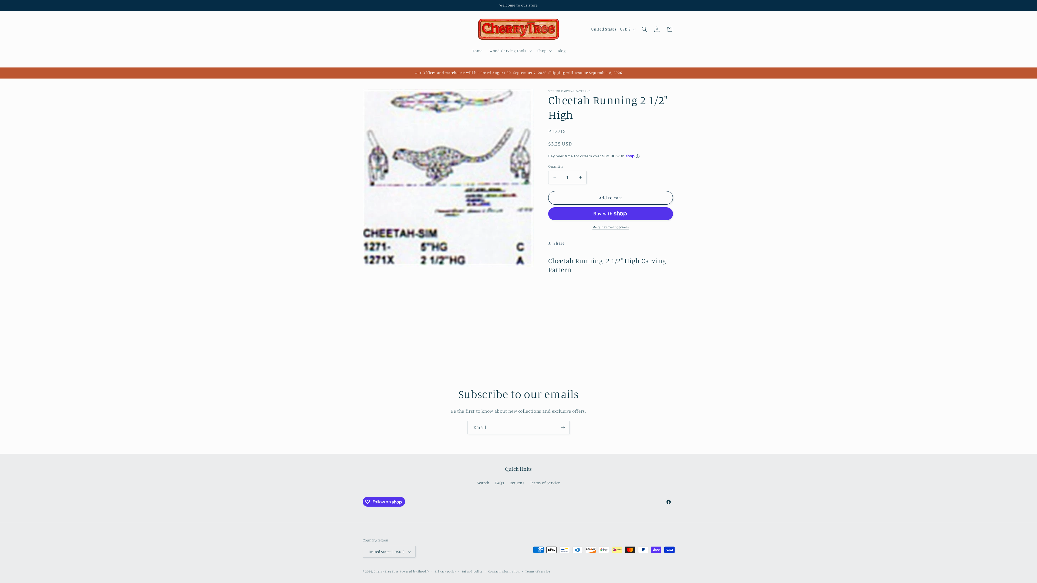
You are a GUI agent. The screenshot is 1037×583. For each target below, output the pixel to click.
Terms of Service (545, 482)
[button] (510, 51)
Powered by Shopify (414, 571)
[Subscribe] (563, 427)
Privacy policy (445, 571)
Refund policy (472, 571)
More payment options (610, 227)
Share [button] (559, 243)
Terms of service (537, 571)
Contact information (504, 571)
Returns (517, 482)
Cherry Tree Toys (386, 571)
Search (483, 482)
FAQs (499, 482)
